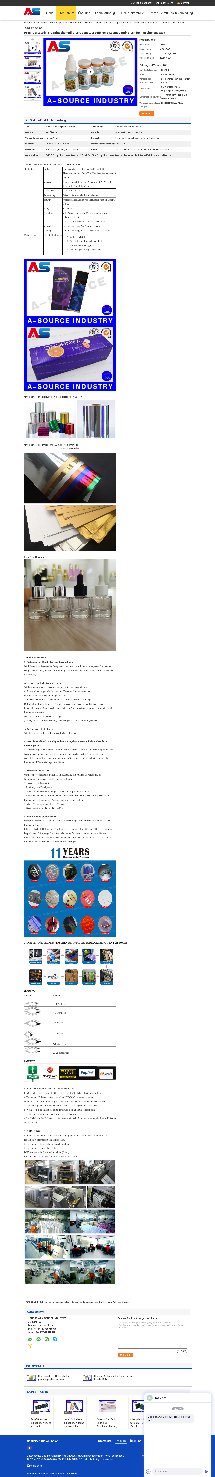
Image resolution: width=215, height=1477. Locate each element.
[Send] (206, 1471)
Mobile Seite (35, 1465)
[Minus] (207, 1398)
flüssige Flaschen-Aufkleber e (57, 1302)
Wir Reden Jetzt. (165, 3)
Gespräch (147, 113)
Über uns (84, 13)
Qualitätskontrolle (132, 13)
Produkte (64, 13)
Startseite (29, 22)
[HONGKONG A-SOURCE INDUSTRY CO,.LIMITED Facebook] (29, 1448)
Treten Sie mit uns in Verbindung (171, 13)
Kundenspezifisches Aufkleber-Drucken (89, 1302)
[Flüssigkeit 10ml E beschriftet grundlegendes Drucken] (31, 1377)
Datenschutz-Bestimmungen (43, 1455)
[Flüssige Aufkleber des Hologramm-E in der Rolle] (87, 1377)
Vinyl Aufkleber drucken (118, 1302)
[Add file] (148, 1471)
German (185, 3)
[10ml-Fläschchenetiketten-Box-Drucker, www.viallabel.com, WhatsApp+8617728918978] (90, 71)
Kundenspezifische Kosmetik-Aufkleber (71, 22)
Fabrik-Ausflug (105, 13)
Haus (49, 13)
